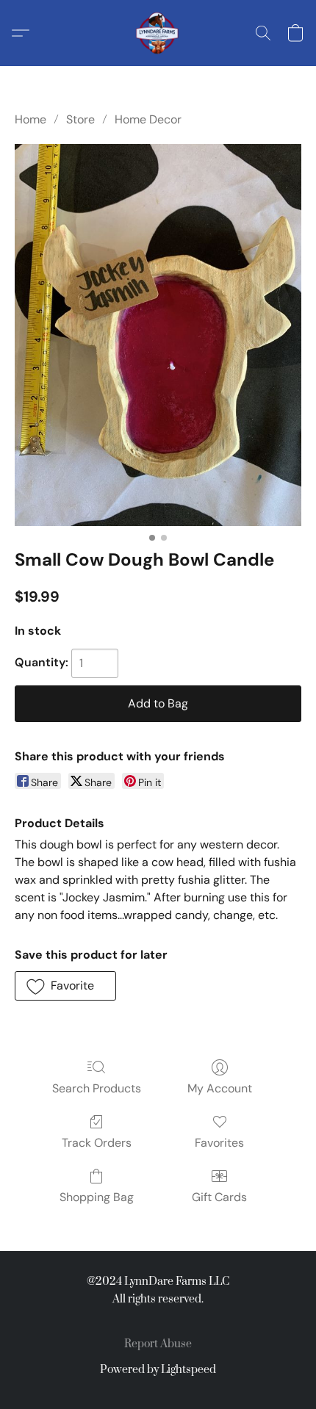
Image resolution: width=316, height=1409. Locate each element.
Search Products (96, 1088)
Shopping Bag (97, 1197)
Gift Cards (219, 1197)
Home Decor (148, 119)
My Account (219, 1088)
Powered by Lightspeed (158, 1370)
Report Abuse (158, 1344)
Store (80, 119)
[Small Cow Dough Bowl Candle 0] (158, 335)
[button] (158, 33)
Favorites (219, 1142)
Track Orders (97, 1142)
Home (30, 119)
